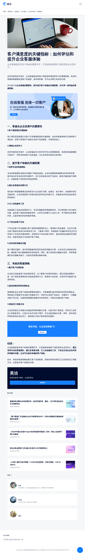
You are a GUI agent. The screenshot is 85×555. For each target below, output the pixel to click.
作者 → (9, 475)
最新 (4, 11)
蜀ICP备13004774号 (63, 550)
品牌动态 (17, 11)
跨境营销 (39, 11)
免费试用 (42, 382)
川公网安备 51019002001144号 (48, 550)
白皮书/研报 (31, 11)
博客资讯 (10, 11)
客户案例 (23, 11)
